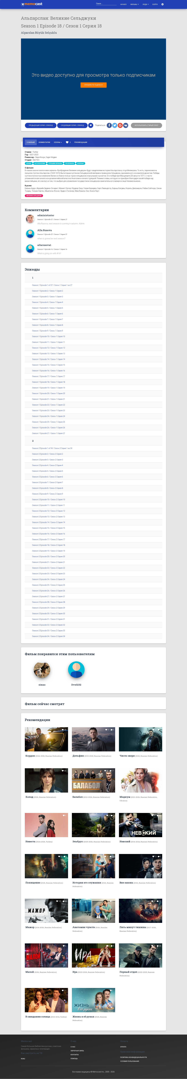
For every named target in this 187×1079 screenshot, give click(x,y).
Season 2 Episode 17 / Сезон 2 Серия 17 (48, 539)
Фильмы (134, 4)
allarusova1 (44, 245)
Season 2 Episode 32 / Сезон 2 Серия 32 (48, 625)
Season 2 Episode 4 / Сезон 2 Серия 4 (47, 465)
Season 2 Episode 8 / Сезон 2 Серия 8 (47, 488)
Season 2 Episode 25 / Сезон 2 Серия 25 (48, 585)
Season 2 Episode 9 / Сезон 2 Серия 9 (47, 494)
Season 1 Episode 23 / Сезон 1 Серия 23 (48, 411)
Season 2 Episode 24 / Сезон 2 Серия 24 (48, 579)
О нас (73, 1047)
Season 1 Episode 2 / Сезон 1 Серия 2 (47, 291)
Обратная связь (77, 1051)
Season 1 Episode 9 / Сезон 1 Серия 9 (47, 331)
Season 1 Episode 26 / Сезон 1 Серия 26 (48, 428)
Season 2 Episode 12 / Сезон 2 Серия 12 (48, 511)
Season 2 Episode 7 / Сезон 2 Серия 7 (47, 482)
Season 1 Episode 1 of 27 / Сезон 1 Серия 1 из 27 (52, 285)
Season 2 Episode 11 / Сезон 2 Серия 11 (48, 505)
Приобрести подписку (93, 85)
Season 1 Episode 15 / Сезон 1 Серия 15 (48, 365)
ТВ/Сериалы (69, 163)
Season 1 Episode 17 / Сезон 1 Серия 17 (48, 376)
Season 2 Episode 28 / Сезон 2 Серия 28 (48, 602)
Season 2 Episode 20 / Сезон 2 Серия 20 (48, 557)
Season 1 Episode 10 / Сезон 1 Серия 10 (48, 336)
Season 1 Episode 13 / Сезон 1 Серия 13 (48, 354)
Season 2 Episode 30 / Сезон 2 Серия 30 (48, 614)
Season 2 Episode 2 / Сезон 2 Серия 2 (47, 454)
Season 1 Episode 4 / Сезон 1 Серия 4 (47, 302)
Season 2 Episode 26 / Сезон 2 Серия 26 (48, 591)
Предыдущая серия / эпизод (41, 125)
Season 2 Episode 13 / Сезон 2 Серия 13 (48, 517)
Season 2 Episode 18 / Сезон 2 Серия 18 (48, 545)
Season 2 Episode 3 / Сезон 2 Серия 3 (47, 460)
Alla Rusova (44, 230)
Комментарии (44, 142)
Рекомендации (80, 142)
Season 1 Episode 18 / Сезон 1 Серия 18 (48, 382)
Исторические (40, 163)
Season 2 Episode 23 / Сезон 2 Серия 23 (48, 574)
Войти (155, 4)
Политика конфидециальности (133, 1057)
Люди (145, 4)
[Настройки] (163, 4)
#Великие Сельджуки (33, 195)
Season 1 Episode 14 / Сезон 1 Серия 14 (48, 359)
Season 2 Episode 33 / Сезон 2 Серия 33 (48, 631)
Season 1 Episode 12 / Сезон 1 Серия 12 (48, 348)
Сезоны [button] (57, 142)
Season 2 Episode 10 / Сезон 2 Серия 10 (48, 500)
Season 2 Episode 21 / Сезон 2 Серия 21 (48, 562)
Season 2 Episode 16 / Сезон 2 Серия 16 (48, 534)
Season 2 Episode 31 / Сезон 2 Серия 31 (48, 619)
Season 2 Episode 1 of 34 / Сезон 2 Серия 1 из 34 (52, 448)
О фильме (31, 142)
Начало (123, 4)
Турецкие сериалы (55, 163)
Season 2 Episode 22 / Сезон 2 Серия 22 (48, 568)
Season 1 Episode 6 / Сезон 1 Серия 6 (47, 314)
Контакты (75, 1055)
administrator (45, 215)
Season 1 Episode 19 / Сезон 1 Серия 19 (48, 388)
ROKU (23, 1059)
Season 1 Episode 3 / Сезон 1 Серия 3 (47, 297)
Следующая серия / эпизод (72, 125)
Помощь (74, 1058)
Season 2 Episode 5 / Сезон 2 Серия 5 (47, 471)
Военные (80, 163)
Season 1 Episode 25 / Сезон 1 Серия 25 (48, 422)
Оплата (123, 1047)
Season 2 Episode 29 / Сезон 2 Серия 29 (48, 608)
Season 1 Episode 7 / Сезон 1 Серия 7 (47, 319)
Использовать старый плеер (146, 125)
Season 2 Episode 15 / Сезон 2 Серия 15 (48, 528)
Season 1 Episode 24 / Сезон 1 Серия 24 (48, 416)
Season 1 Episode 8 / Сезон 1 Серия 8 (47, 325)
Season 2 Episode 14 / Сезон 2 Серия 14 (48, 522)
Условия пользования (129, 1061)
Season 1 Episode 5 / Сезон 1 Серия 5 (47, 308)
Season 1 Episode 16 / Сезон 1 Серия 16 (52, 249)
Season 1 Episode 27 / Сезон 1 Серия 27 (52, 219)
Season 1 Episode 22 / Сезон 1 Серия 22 (48, 405)
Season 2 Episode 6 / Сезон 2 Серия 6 (47, 477)
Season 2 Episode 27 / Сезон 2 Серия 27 (48, 596)
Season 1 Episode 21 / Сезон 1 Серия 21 (48, 399)
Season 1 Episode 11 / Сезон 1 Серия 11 (48, 342)
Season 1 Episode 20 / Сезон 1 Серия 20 (48, 393)
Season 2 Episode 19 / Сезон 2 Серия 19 (48, 551)
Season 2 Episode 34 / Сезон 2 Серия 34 (48, 636)
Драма (28, 163)
